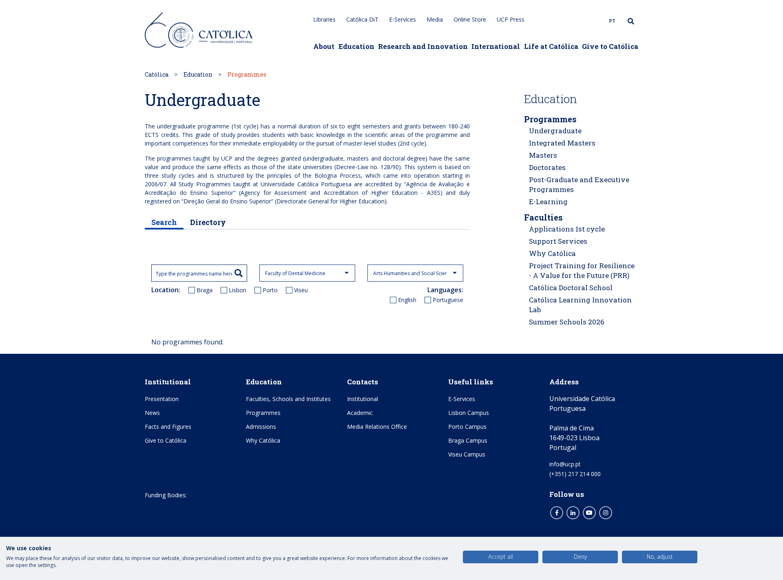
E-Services (402, 19)
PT (612, 21)
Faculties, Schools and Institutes (288, 399)
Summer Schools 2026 (566, 321)
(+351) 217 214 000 (575, 474)
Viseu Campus (466, 454)
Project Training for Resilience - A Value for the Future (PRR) (582, 270)
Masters (543, 155)
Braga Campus (467, 440)
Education (356, 46)
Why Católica (552, 253)
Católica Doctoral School (571, 287)
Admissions (261, 426)
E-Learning (548, 201)
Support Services (558, 241)
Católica (156, 74)
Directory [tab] (208, 222)
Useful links (470, 381)
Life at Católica (551, 46)
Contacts (362, 381)
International (495, 46)
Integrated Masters (562, 143)
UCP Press (510, 19)
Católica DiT (362, 19)
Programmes (550, 119)
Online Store (469, 19)
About (323, 46)
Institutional (168, 381)
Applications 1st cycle (567, 229)
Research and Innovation (423, 46)
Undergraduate (555, 130)
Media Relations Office (377, 426)
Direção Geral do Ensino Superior (227, 201)
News (152, 413)
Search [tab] (164, 222)
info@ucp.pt (565, 464)
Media (435, 19)
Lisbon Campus (468, 413)
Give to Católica (610, 46)
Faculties (543, 217)
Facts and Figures (168, 426)
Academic (360, 413)
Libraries (324, 19)
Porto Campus (467, 426)
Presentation (162, 399)
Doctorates (547, 167)
